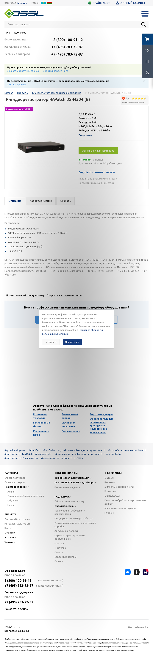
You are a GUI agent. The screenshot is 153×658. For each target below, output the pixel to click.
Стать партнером (14, 482)
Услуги (8, 542)
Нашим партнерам (15, 486)
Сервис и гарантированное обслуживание (69, 537)
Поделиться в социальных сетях (96, 183)
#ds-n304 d (34, 450)
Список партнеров (15, 477)
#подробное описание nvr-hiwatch (127, 450)
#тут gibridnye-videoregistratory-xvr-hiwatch (81, 450)
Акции (11, 491)
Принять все (72, 342)
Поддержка (62, 496)
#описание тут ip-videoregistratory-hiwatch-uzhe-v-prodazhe (88, 454)
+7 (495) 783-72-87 (67, 47)
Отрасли (9, 532)
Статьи (58, 561)
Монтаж (59, 543)
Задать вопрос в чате (55, 71)
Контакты (110, 491)
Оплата (58, 552)
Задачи (9, 537)
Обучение (12, 500)
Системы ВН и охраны (17, 519)
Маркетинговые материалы (120, 508)
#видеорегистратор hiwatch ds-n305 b (62, 458)
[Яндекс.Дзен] (137, 572)
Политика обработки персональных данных (125, 502)
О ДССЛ (109, 477)
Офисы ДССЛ (112, 495)
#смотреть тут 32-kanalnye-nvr (21, 458)
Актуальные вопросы (66, 531)
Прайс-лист (101, 2)
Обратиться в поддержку (69, 501)
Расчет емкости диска (67, 487)
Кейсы (8, 528)
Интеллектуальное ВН (17, 523)
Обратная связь (64, 506)
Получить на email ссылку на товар (98, 178)
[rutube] (146, 572)
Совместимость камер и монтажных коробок (75, 525)
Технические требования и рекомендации (69, 512)
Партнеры (11, 473)
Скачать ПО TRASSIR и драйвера (74, 482)
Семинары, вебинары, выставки (25, 496)
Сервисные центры (65, 556)
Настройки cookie (138, 627)
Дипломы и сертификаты (119, 486)
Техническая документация (71, 477)
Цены (10, 505)
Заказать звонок (16, 608)
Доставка (60, 548)
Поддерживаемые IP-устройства (73, 518)
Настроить (51, 342)
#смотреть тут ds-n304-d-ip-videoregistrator (28, 454)
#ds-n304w (49, 450)
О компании (113, 473)
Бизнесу (10, 514)
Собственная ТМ (66, 473)
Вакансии (109, 482)
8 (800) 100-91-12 (68, 39)
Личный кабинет (133, 2)
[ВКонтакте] (128, 572)
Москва (22, 3)
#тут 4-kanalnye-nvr (15, 450)
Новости (109, 512)
